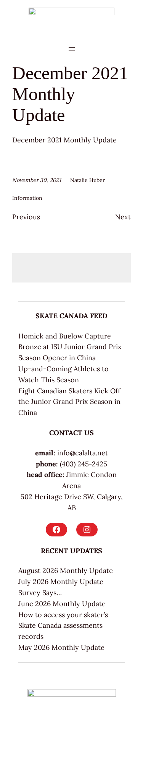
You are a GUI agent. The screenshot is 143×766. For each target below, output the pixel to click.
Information (27, 198)
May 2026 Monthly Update (61, 647)
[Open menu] (71, 48)
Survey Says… (40, 592)
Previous (26, 216)
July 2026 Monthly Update (60, 581)
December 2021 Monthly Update (64, 140)
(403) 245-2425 (83, 464)
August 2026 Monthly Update (65, 570)
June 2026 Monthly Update (62, 603)
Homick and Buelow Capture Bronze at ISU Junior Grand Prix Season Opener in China (70, 347)
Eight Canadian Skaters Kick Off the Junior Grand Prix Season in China (69, 401)
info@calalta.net (82, 452)
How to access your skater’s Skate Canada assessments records (63, 625)
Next (123, 216)
